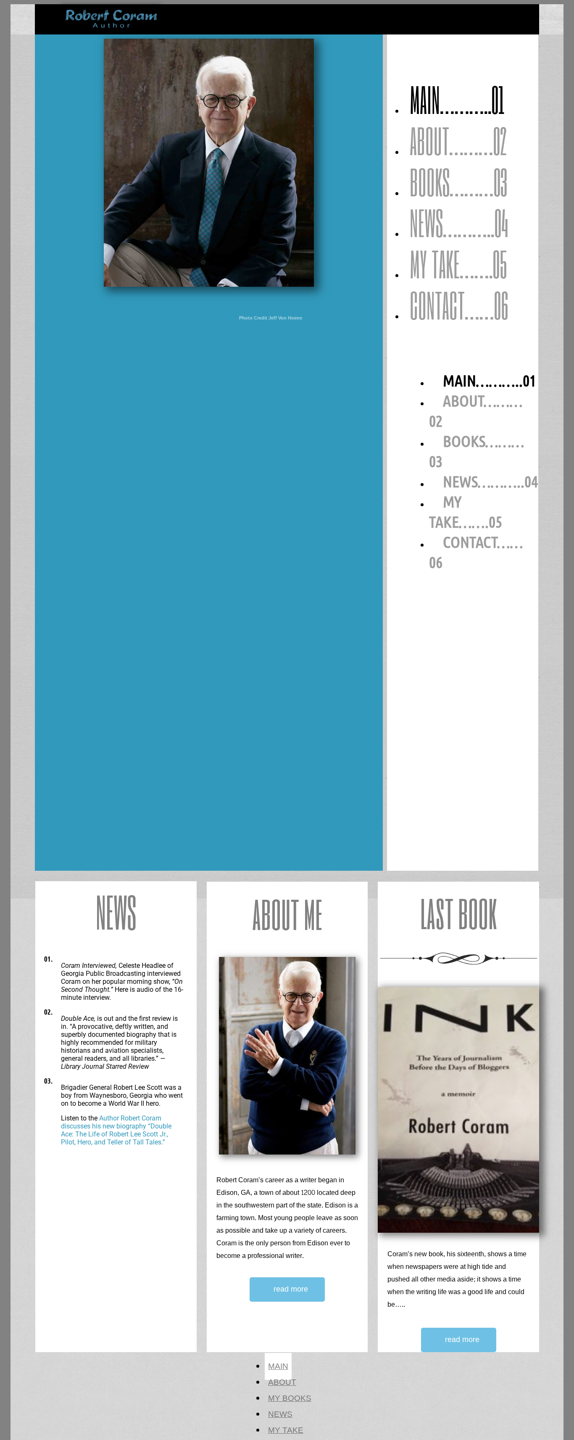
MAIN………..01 (457, 99)
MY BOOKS (289, 1398)
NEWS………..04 (459, 222)
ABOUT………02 (458, 140)
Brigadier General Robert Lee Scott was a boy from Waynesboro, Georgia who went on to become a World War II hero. (122, 1095)
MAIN (278, 1366)
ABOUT (282, 1382)
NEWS (280, 1414)
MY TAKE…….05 (458, 263)
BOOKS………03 (459, 181)
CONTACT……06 (459, 305)
